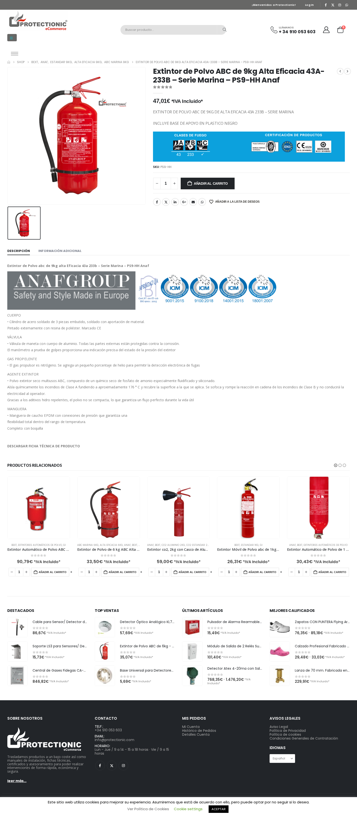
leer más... (16, 780)
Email (193, 202)
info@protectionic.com (114, 739)
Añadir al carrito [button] (53, 572)
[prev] (340, 71)
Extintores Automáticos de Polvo (40, 545)
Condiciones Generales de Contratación (304, 738)
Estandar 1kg (250, 545)
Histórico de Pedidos (199, 730)
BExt (14, 545)
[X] (333, 5)
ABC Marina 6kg (88, 545)
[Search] (224, 30)
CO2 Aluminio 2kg (173, 545)
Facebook (157, 202)
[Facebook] (326, 5)
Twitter (166, 202)
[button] (12, 37)
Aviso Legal (279, 726)
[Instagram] (340, 5)
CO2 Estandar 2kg (198, 545)
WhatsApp (202, 202)
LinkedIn (175, 202)
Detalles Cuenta (196, 734)
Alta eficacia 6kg (111, 545)
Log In (309, 5)
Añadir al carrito (211, 183)
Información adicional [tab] (60, 251)
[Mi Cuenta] (326, 29)
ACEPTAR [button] (219, 809)
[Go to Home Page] (8, 62)
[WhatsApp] (346, 5)
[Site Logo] (37, 20)
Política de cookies (285, 734)
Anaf (127, 545)
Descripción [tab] (18, 251)
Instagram (123, 765)
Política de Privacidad (288, 730)
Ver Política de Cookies (148, 808)
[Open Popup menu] (14, 53)
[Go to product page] (39, 508)
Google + (184, 202)
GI (64, 545)
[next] (347, 71)
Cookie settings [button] (188, 808)
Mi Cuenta (191, 726)
